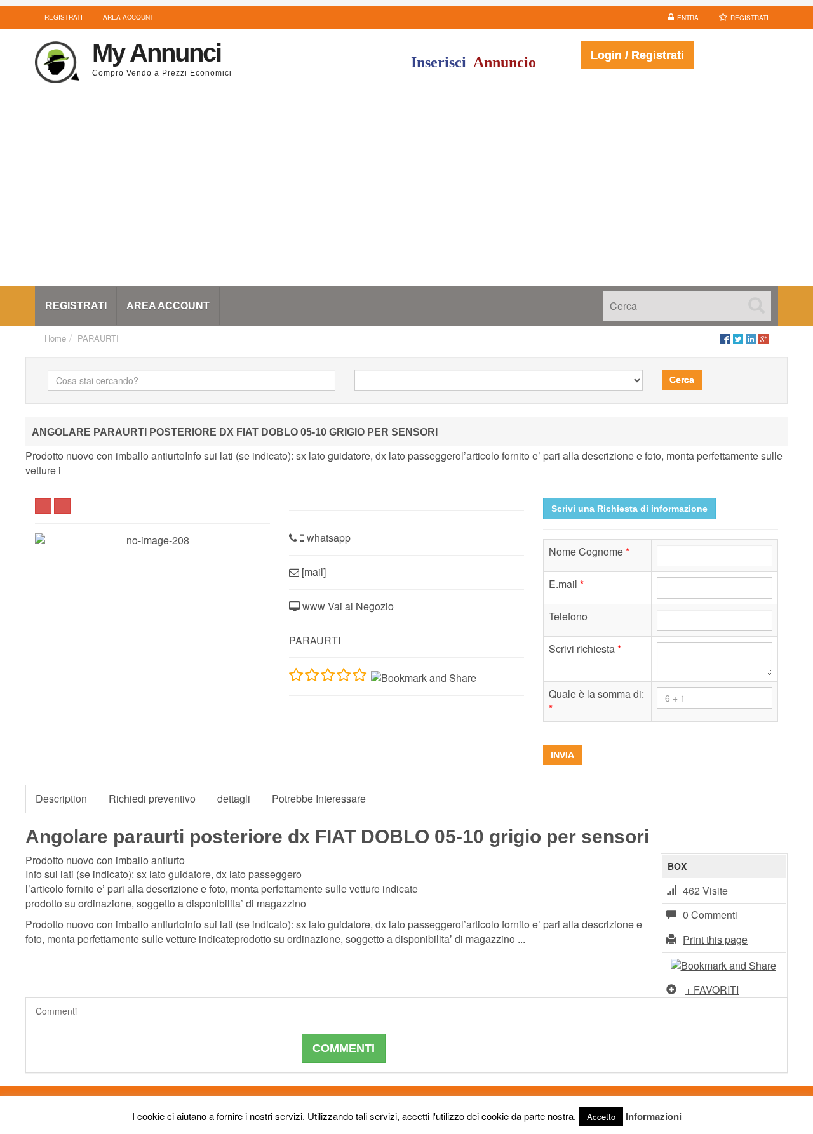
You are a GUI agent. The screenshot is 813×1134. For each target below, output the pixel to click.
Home (55, 338)
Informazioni (654, 1116)
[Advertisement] (406, 191)
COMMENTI (343, 1048)
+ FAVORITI (712, 989)
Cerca (681, 380)
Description (61, 798)
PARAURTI (98, 338)
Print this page (715, 939)
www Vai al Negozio (347, 606)
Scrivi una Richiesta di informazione (629, 509)
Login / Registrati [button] (637, 55)
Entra (688, 17)
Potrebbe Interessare (319, 798)
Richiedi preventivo (152, 798)
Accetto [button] (601, 1117)
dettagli (233, 798)
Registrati (749, 17)
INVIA (562, 755)
